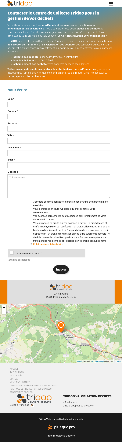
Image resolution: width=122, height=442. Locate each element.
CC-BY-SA (117, 361)
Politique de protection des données (31, 389)
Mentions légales (20, 382)
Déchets (70, 435)
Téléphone (14, 147)
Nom (10, 99)
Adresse (13, 123)
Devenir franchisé (19, 404)
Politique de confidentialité (47, 244)
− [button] (4, 312)
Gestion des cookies (21, 392)
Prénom (12, 111)
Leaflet (79, 361)
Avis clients (17, 372)
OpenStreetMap (98, 361)
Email (11, 159)
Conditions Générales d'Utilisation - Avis (33, 385)
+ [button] (4, 307)
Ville (10, 135)
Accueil (14, 369)
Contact (15, 379)
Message (12, 171)
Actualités (16, 375)
